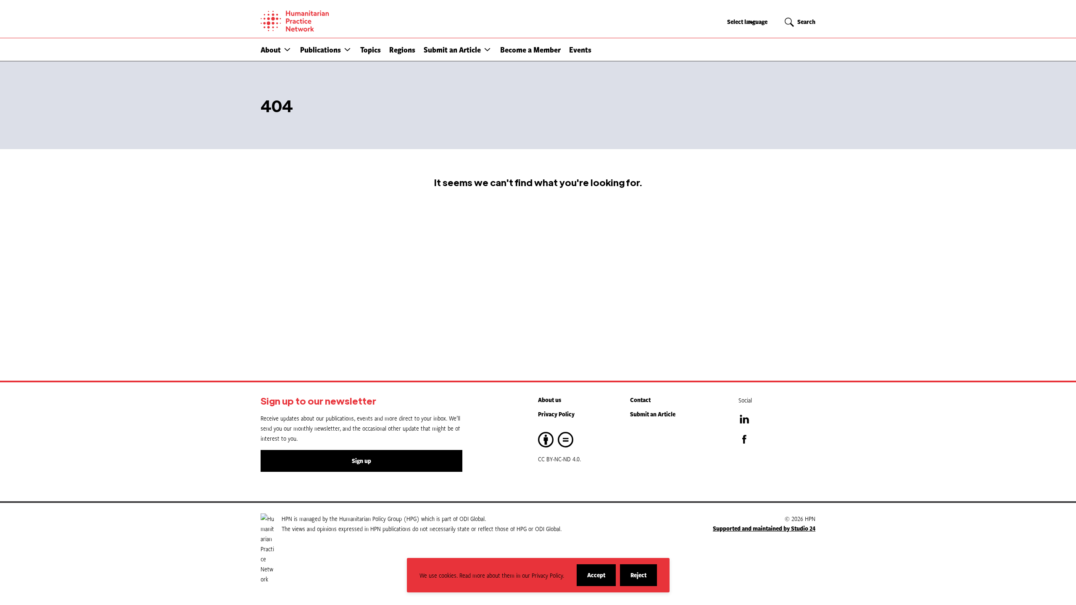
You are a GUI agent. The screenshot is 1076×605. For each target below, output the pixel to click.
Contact (640, 399)
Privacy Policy (556, 414)
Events (580, 49)
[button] (287, 49)
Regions (402, 49)
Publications (320, 49)
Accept (601, 578)
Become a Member (530, 49)
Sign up (361, 460)
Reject (643, 578)
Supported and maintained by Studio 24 (764, 528)
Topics (370, 49)
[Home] (324, 21)
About (271, 49)
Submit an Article (452, 49)
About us (549, 399)
